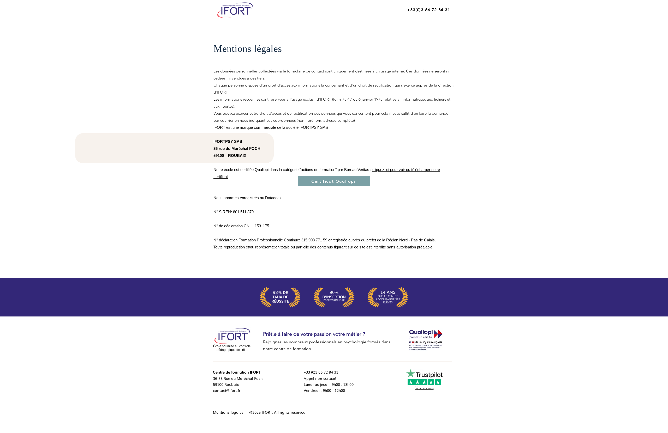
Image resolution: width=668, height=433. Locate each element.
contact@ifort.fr (226, 390)
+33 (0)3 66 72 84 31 (321, 372)
